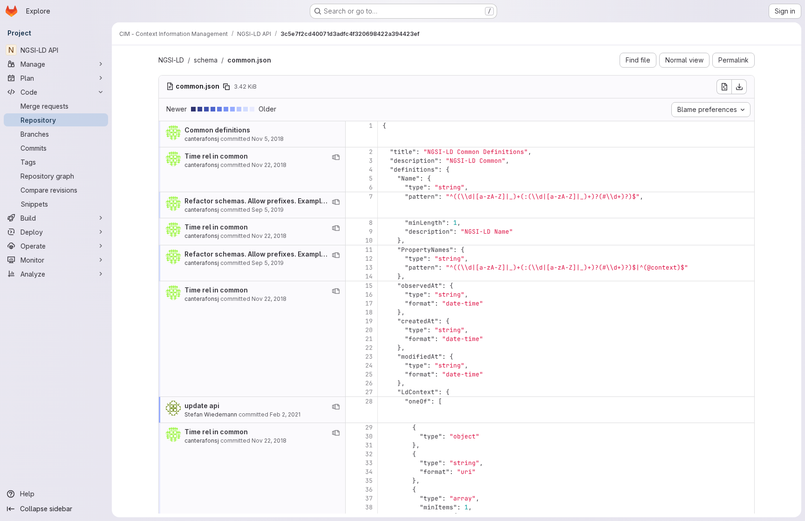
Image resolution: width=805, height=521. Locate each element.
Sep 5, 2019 (268, 209)
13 (369, 267)
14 (369, 276)
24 (369, 365)
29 (369, 427)
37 (369, 498)
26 (369, 383)
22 (369, 348)
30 (369, 436)
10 (369, 240)
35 (369, 481)
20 (369, 330)
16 (369, 295)
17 (369, 303)
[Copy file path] (226, 86)
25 (369, 374)
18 (369, 312)
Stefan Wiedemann (210, 414)
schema (206, 60)
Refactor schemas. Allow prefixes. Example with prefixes (276, 201)
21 (369, 339)
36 (369, 489)
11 (369, 250)
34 (369, 472)
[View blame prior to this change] (336, 157)
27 (369, 392)
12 (369, 259)
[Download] (739, 86)
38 (369, 507)
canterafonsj (201, 138)
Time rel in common (216, 156)
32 (369, 454)
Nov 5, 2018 (268, 138)
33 (369, 463)
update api (201, 406)
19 (369, 321)
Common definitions (217, 130)
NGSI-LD (171, 60)
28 (369, 401)
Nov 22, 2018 (269, 164)
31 (369, 445)
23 (369, 357)
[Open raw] (723, 86)
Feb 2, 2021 (285, 414)
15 (369, 286)
